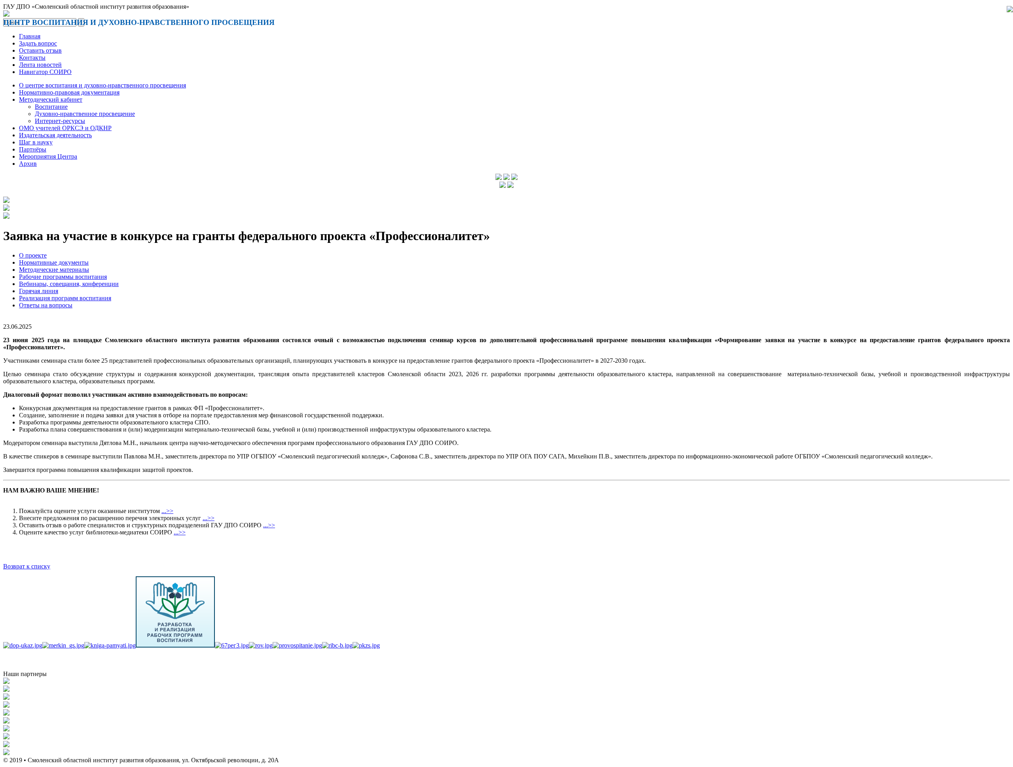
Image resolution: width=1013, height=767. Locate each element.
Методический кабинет (50, 99)
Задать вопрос (38, 43)
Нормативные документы (54, 262)
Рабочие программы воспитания (63, 276)
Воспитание (51, 106)
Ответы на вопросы (45, 305)
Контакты (32, 57)
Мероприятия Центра (48, 156)
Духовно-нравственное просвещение (85, 113)
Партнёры (32, 149)
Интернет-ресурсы (60, 120)
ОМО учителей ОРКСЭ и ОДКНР (65, 128)
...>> (167, 511)
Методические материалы (54, 269)
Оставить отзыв (40, 50)
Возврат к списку (26, 566)
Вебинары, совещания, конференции (69, 283)
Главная (29, 36)
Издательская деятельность (55, 135)
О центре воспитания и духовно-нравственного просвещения (102, 85)
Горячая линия (38, 291)
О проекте (33, 255)
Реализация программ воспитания (65, 298)
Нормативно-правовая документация (69, 92)
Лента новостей (40, 64)
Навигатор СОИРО (45, 71)
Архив (28, 163)
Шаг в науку (36, 142)
